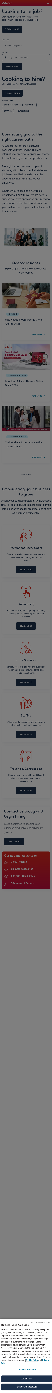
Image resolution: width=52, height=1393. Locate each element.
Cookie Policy (32, 1360)
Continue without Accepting (40, 1322)
